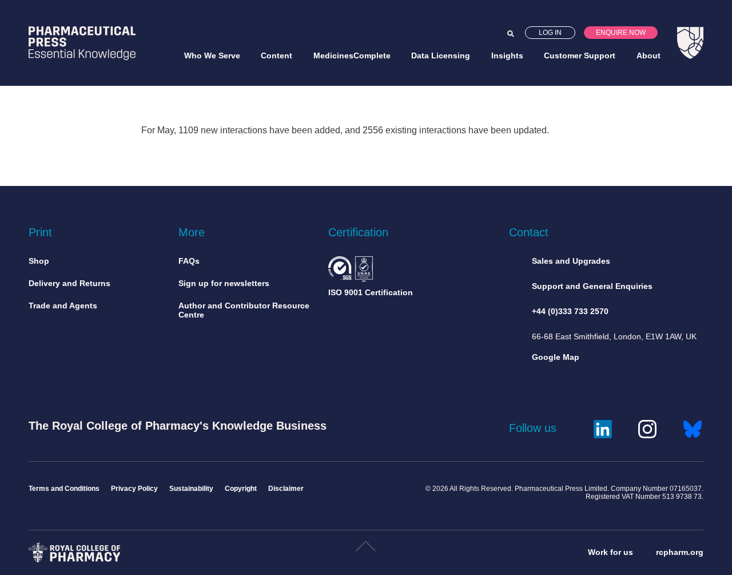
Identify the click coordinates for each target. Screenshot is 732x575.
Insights (507, 55)
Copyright (241, 489)
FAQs (189, 260)
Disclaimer (286, 489)
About (648, 55)
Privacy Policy (134, 489)
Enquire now (621, 33)
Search (510, 33)
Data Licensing (440, 55)
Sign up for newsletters (223, 283)
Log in (550, 33)
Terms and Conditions (64, 489)
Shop (39, 260)
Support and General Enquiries (592, 286)
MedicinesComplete (352, 55)
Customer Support (579, 55)
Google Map (555, 357)
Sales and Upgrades (571, 260)
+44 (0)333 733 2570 (570, 311)
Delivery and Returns (69, 283)
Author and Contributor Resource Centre (243, 310)
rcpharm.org (679, 552)
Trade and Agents (63, 305)
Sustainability (191, 489)
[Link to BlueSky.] (692, 427)
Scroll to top (366, 551)
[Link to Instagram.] (647, 427)
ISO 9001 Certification (370, 292)
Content (276, 55)
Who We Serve (212, 55)
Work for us (610, 552)
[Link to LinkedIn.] (603, 427)
